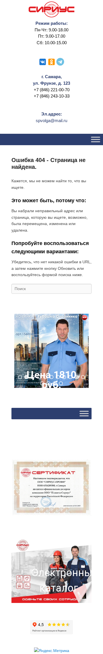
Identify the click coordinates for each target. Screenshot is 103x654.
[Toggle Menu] (95, 139)
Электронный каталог (58, 580)
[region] (51, 351)
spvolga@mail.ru (51, 120)
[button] (51, 351)
